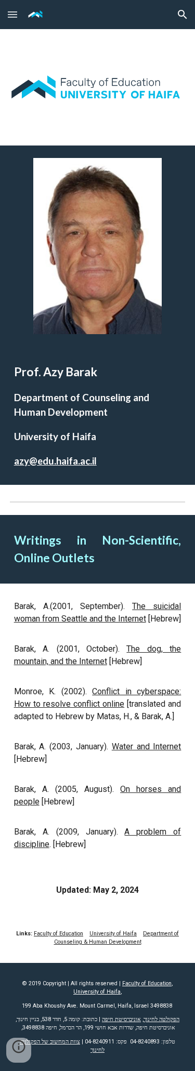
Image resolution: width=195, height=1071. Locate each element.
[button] (12, 14)
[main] (98, 415)
